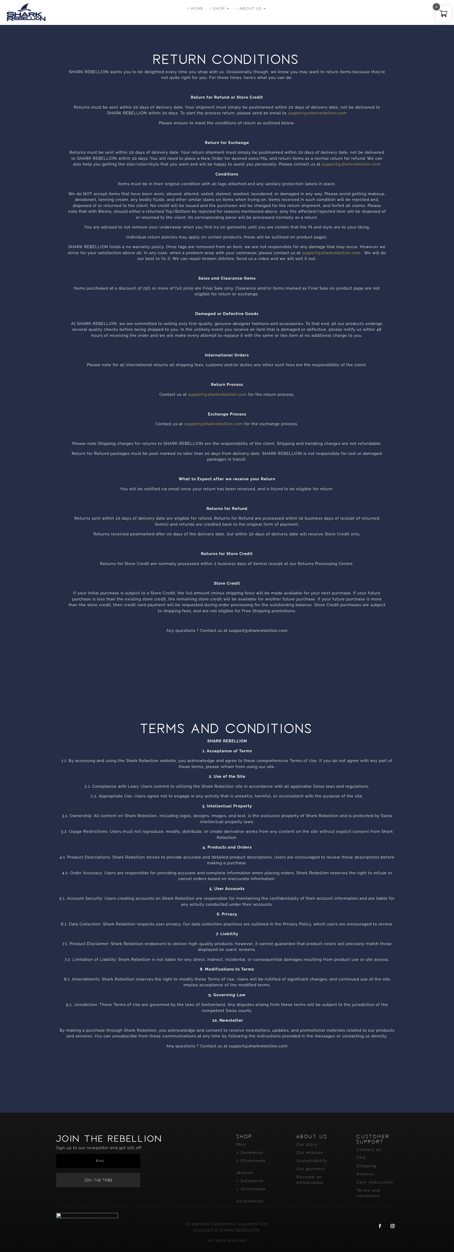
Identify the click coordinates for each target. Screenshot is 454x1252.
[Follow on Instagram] (392, 1226)
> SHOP (217, 9)
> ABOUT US (249, 9)
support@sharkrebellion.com (317, 113)
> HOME (195, 9)
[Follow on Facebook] (380, 1226)
